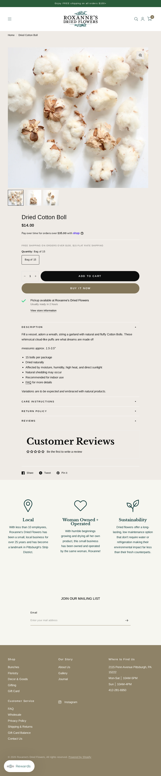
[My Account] (142, 19)
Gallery (63, 673)
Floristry (13, 673)
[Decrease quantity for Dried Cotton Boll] (25, 276)
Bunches (13, 667)
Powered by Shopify (80, 757)
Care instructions (38, 401)
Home (11, 35)
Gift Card (13, 691)
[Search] (136, 19)
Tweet (47, 472)
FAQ (28, 382)
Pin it (64, 472)
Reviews (29, 420)
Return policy (34, 411)
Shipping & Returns (20, 726)
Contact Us (15, 738)
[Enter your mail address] (127, 620)
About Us (64, 667)
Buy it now (80, 288)
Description (32, 327)
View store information (43, 310)
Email (33, 612)
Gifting (12, 685)
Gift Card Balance (19, 732)
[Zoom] (140, 55)
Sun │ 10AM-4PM (120, 684)
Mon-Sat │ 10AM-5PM (123, 678)
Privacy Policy (17, 720)
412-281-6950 (117, 690)
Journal (63, 679)
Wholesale (14, 714)
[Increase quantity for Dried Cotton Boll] (35, 276)
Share (30, 472)
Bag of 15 (30, 259)
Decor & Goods (18, 679)
